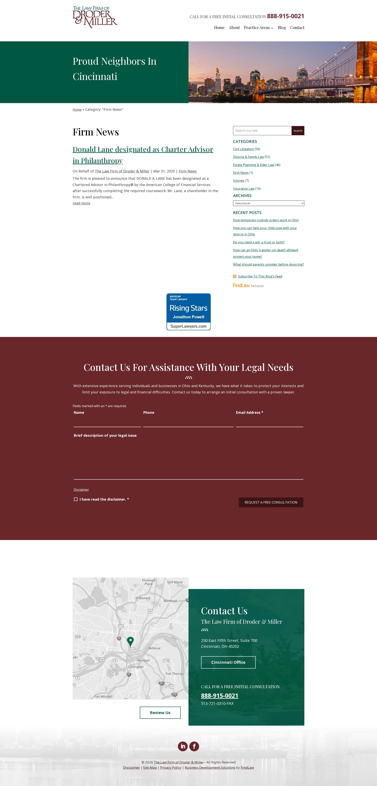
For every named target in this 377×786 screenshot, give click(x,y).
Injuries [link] (238, 180)
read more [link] (81, 203)
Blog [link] (282, 28)
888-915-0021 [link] (285, 16)
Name (79, 412)
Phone (148, 412)
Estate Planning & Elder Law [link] (253, 165)
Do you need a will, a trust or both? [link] (259, 242)
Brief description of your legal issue (105, 435)
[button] (183, 746)
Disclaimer (81, 489)
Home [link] (219, 28)
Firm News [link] (188, 171)
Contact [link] (297, 28)
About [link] (234, 28)
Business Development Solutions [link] (210, 767)
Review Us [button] (160, 712)
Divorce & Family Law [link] (248, 157)
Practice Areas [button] (257, 28)
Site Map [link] (150, 767)
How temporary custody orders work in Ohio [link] (266, 220)
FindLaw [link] (247, 767)
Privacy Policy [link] (170, 767)
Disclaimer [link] (131, 767)
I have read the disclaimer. (104, 499)
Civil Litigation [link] (243, 149)
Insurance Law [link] (243, 188)
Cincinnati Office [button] (228, 662)
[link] (95, 27)
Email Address (249, 412)
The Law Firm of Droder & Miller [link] (122, 171)
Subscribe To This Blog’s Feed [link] (260, 276)
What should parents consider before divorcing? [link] (268, 264)
